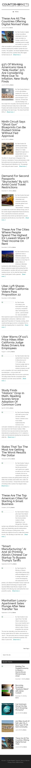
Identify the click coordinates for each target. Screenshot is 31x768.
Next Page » (26, 648)
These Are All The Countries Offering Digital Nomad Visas (15, 21)
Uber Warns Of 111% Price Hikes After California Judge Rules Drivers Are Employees (15, 342)
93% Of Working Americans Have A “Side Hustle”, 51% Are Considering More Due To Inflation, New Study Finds (15, 73)
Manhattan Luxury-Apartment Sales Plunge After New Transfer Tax (14, 605)
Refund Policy (19, 762)
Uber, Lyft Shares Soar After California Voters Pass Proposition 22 (15, 290)
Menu (17, 11)
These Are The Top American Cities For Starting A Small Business (15, 500)
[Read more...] (17, 55)
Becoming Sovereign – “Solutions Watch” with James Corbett (22, 689)
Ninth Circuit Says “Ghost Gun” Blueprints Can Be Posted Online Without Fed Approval (14, 128)
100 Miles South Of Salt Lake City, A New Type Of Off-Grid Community (22, 724)
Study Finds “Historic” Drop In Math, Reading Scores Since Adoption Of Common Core (13, 397)
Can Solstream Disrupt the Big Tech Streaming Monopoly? (21, 707)
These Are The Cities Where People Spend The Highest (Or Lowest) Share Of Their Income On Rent (15, 236)
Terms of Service (25, 760)
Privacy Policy (11, 762)
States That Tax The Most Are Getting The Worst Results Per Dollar (15, 451)
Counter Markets (15, 4)
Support (18, 760)
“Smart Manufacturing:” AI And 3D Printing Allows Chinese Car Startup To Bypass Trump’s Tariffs (14, 553)
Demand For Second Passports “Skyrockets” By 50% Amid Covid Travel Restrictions (15, 181)
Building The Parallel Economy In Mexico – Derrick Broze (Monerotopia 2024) (21, 671)
